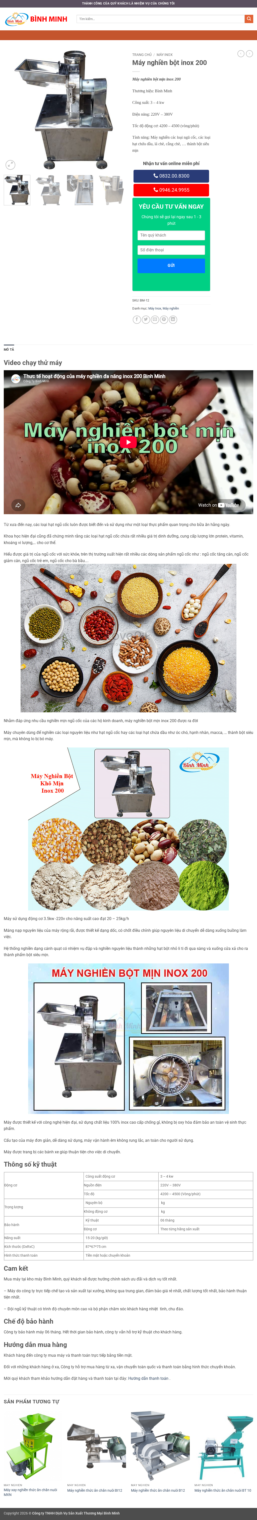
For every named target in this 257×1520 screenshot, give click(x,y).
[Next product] (240, 53)
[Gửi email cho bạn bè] (155, 320)
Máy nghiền (171, 308)
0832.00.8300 (173, 176)
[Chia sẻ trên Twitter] (146, 320)
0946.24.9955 (173, 190)
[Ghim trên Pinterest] (164, 320)
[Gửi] (249, 19)
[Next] (115, 111)
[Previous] (12, 111)
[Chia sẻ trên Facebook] (137, 320)
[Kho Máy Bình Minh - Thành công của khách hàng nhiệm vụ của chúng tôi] (36, 19)
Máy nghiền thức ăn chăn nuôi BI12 (94, 1490)
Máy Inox (165, 55)
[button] (10, 165)
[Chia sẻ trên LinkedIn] (173, 320)
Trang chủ (142, 55)
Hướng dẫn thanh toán (148, 1378)
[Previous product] (249, 53)
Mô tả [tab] (9, 349)
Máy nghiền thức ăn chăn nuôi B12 (158, 1490)
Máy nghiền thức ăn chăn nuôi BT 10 (223, 1490)
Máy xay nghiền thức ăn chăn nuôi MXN (30, 1492)
